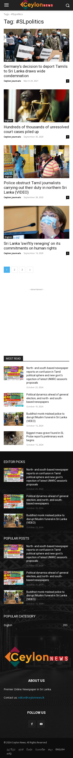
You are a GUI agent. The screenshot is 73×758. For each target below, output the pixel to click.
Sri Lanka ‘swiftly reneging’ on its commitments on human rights (32, 245)
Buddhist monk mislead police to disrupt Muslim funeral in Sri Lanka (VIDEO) (46, 417)
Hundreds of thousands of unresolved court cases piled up (36, 129)
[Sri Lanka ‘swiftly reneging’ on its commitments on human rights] (36, 222)
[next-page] (30, 270)
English (8, 60)
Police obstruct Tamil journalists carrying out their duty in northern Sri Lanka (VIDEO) (35, 188)
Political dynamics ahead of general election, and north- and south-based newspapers (47, 398)
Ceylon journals (12, 80)
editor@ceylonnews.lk (31, 697)
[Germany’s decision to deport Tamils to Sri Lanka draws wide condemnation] (36, 45)
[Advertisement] (36, 314)
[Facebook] (32, 724)
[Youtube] (41, 724)
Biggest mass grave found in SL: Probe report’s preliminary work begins (45, 436)
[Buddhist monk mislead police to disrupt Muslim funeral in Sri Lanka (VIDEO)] (13, 419)
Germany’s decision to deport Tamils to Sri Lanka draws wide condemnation (36, 71)
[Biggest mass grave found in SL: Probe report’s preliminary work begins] (13, 438)
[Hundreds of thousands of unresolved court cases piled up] (36, 105)
